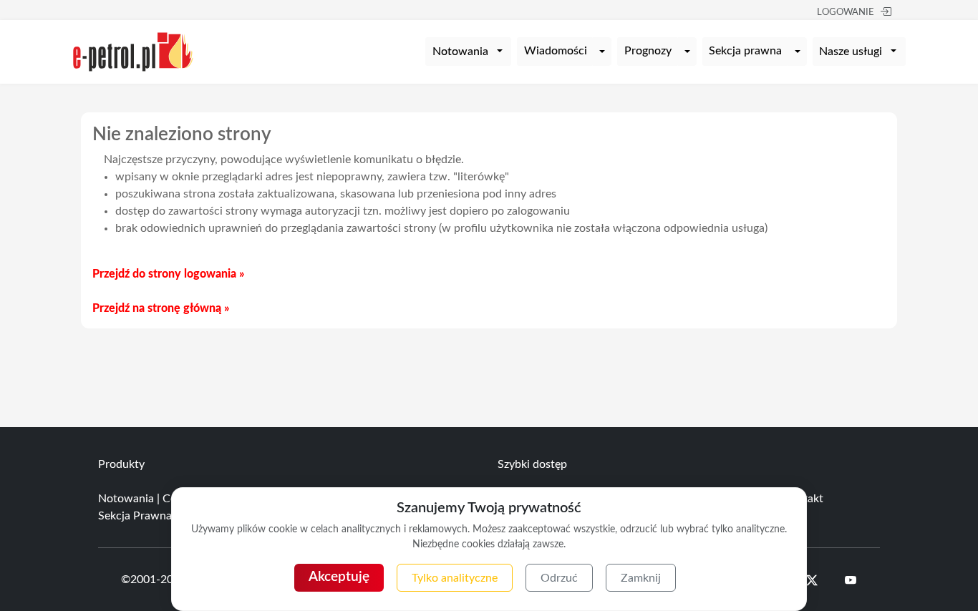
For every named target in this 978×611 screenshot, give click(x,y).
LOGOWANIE (845, 12)
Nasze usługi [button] (850, 51)
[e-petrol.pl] (133, 51)
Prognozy (648, 51)
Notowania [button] (460, 51)
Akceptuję (339, 577)
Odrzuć (559, 578)
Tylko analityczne (455, 578)
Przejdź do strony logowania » (168, 274)
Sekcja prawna (745, 51)
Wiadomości (555, 51)
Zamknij (641, 578)
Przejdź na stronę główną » (160, 308)
